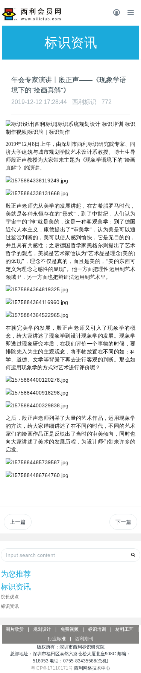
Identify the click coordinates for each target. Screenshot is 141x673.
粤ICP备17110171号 (52, 668)
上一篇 (18, 522)
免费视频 (70, 629)
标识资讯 (10, 606)
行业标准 (57, 638)
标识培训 (97, 629)
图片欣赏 (15, 629)
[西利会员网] (32, 14)
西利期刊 (84, 638)
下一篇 (123, 522)
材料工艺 (124, 629)
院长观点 (10, 597)
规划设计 (42, 629)
